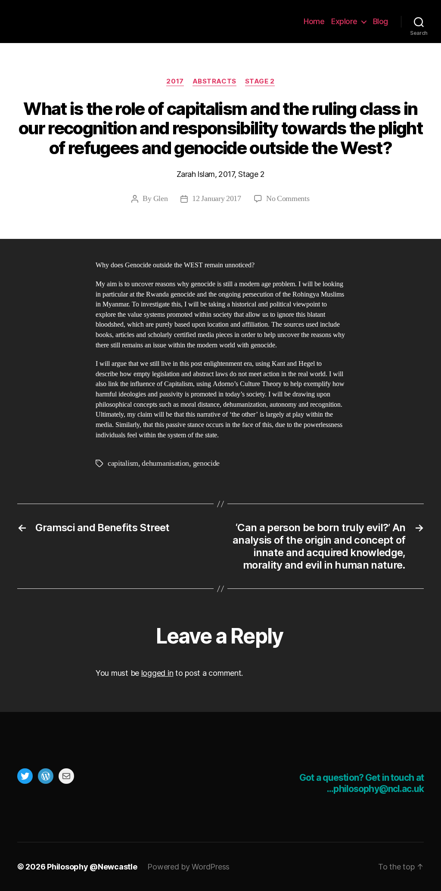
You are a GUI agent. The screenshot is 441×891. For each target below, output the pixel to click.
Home (314, 21)
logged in (157, 673)
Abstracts (214, 81)
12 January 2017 (216, 199)
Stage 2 (260, 81)
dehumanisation (165, 463)
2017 (174, 81)
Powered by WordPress (188, 866)
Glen (160, 199)
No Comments (288, 199)
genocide (206, 463)
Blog (380, 21)
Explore (344, 21)
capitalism (123, 463)
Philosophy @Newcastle (74, 21)
